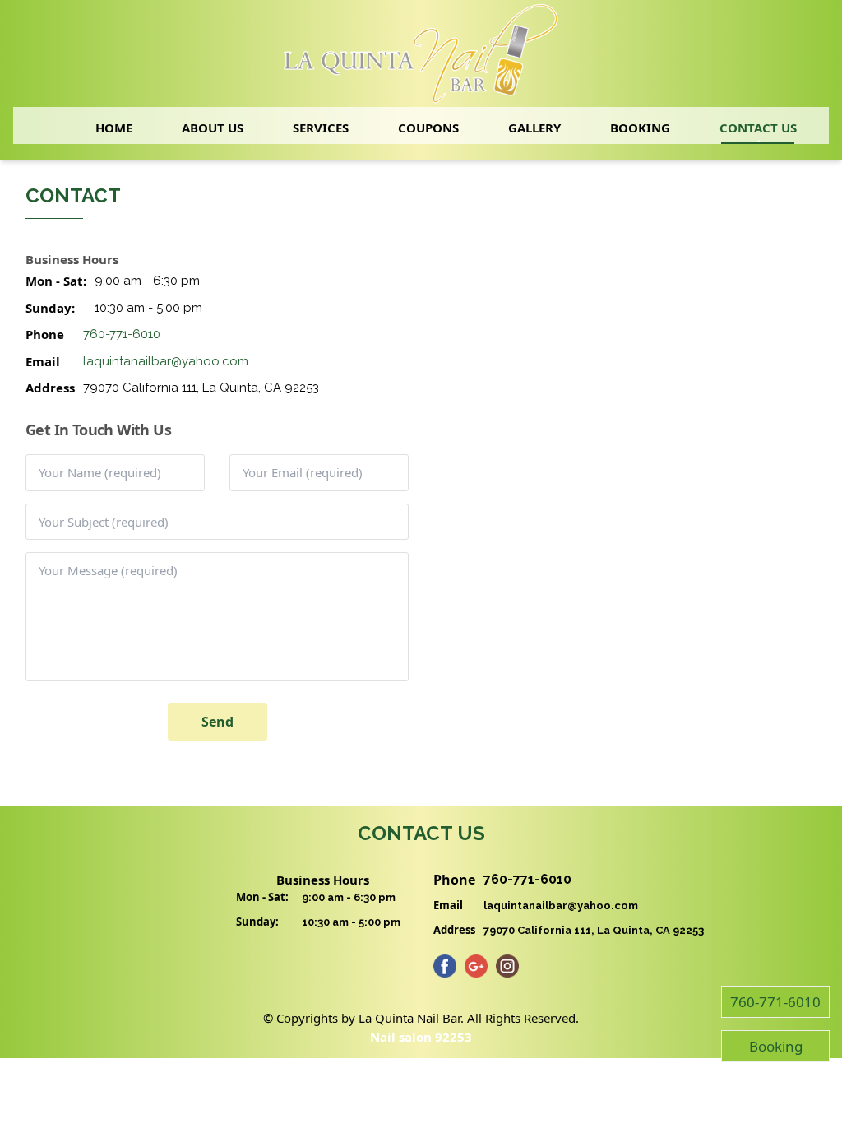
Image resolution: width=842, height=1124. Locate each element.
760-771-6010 (121, 334)
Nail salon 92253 (421, 1037)
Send (217, 722)
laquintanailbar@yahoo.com (165, 361)
